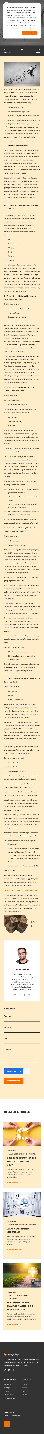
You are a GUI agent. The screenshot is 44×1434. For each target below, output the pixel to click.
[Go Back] (22, 49)
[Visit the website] (19, 995)
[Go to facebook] (24, 995)
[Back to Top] (7, 1424)
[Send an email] (14, 995)
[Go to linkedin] (29, 995)
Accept (29, 33)
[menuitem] (12, 1380)
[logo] (11, 1354)
